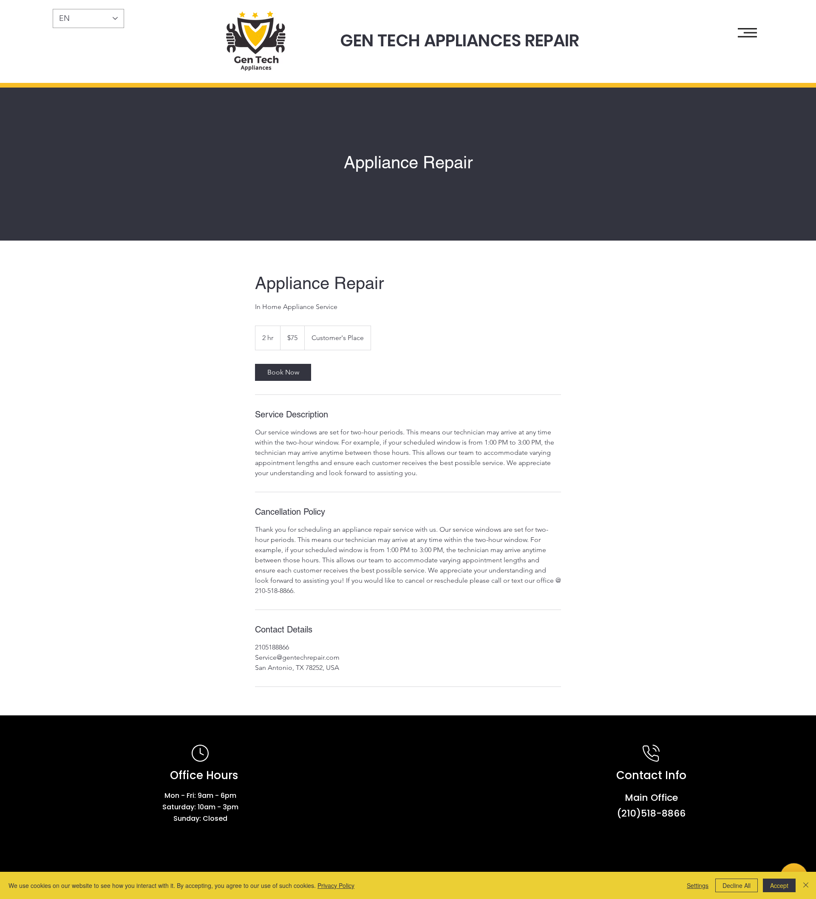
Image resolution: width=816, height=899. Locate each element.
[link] (283, 372)
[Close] (806, 885)
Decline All (736, 885)
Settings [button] (697, 885)
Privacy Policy (335, 885)
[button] (747, 32)
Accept (779, 885)
